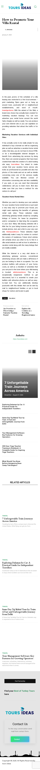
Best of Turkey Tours (24, 691)
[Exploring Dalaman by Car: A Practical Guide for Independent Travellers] (32, 406)
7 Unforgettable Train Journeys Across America (16, 387)
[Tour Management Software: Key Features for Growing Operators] (32, 435)
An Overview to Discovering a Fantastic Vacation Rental (10, 311)
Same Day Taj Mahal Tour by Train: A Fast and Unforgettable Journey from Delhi (13, 421)
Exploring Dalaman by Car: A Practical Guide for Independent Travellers (13, 407)
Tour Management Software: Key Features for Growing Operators (13, 435)
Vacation (12, 298)
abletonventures (19, 272)
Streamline (7, 395)
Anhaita (9, 29)
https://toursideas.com (20, 339)
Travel (5, 515)
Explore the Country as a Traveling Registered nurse (28, 311)
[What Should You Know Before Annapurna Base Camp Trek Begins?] (32, 463)
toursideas (15, 164)
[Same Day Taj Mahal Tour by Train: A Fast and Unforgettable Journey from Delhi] (32, 420)
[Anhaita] (3, 29)
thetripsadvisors (12, 232)
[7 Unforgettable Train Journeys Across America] (20, 373)
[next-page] (34, 351)
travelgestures (8, 110)
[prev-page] (30, 351)
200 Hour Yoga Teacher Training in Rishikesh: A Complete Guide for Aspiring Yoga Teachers (13, 449)
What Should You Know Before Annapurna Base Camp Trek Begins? (11, 463)
